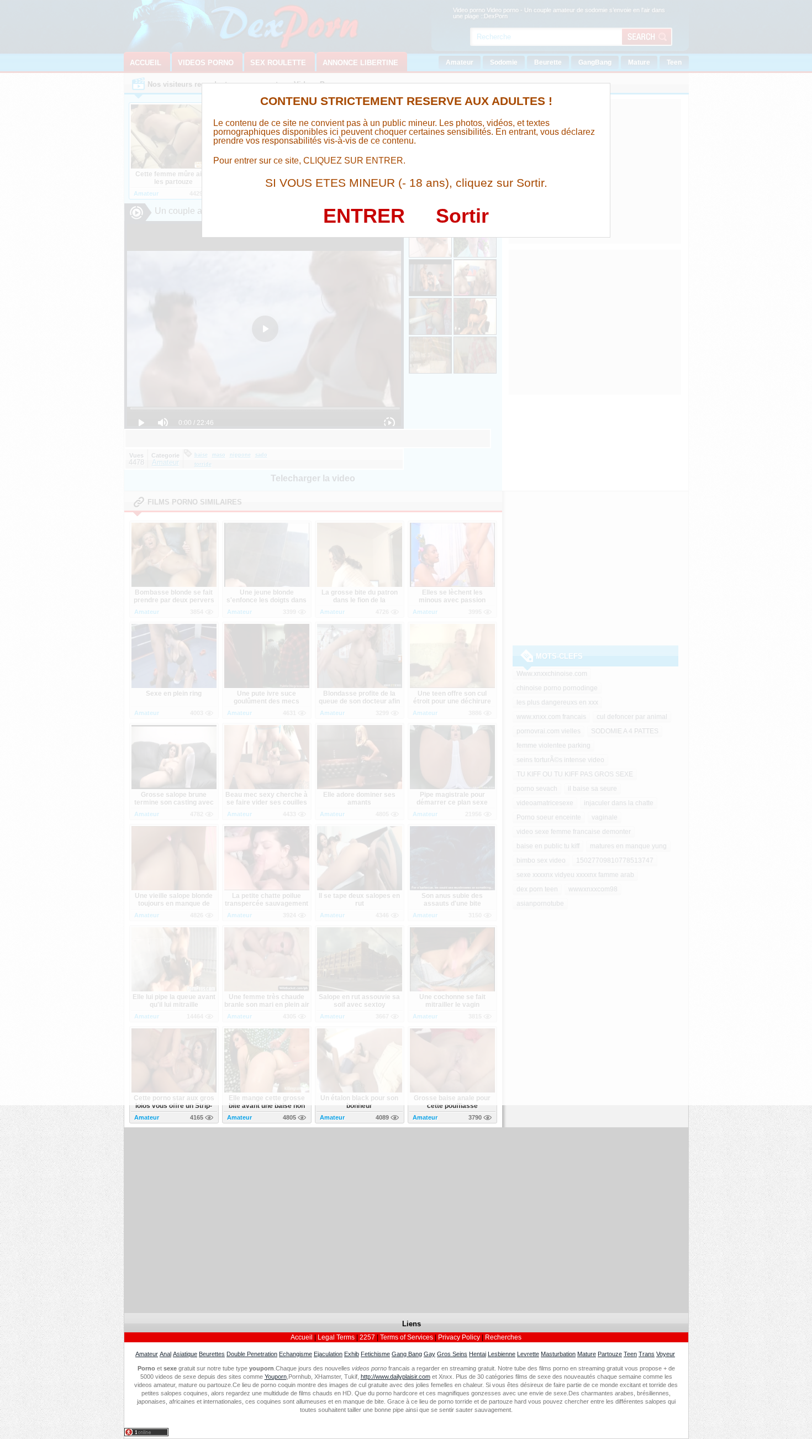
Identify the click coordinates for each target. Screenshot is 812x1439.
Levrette (528, 1354)
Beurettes (212, 1354)
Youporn (276, 1376)
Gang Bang (407, 1354)
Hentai (477, 1354)
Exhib (351, 1354)
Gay (429, 1354)
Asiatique (185, 1354)
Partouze (610, 1354)
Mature (586, 1354)
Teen (630, 1354)
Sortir (462, 215)
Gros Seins (452, 1354)
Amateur (146, 1354)
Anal (165, 1354)
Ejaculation (328, 1354)
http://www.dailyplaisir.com (395, 1376)
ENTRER (364, 215)
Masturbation (558, 1354)
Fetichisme (375, 1354)
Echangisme (295, 1354)
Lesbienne (501, 1354)
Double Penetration (251, 1354)
